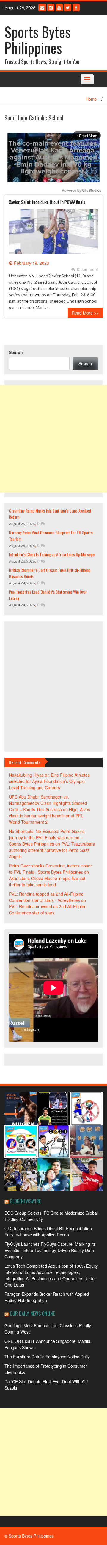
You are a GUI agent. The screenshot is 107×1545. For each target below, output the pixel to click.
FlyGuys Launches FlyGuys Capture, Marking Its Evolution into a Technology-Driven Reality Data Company (50, 1250)
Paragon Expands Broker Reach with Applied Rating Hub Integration (46, 1297)
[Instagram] (50, 7)
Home (91, 99)
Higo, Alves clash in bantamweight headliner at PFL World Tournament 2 (49, 815)
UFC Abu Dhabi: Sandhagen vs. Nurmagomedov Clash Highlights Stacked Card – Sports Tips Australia (48, 803)
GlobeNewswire (25, 1201)
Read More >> (85, 313)
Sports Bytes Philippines (37, 39)
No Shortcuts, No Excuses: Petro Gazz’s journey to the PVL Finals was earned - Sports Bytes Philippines (46, 837)
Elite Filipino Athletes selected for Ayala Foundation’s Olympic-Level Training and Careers (49, 781)
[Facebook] (76, 7)
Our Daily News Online (32, 1313)
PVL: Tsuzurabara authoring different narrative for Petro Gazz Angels (52, 850)
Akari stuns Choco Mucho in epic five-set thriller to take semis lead (47, 881)
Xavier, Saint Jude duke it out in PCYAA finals (47, 202)
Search (16, 352)
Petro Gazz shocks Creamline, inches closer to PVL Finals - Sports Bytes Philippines (50, 869)
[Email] (42, 7)
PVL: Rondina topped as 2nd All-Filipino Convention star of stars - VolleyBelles (46, 897)
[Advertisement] (53, 439)
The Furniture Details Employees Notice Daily (47, 1357)
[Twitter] (67, 7)
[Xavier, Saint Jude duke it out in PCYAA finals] (53, 234)
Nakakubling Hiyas (26, 775)
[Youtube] (59, 7)
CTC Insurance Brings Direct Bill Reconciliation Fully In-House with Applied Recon (48, 1231)
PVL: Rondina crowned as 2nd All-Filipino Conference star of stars (47, 909)
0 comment (87, 269)
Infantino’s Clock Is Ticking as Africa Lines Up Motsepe (52, 554)
